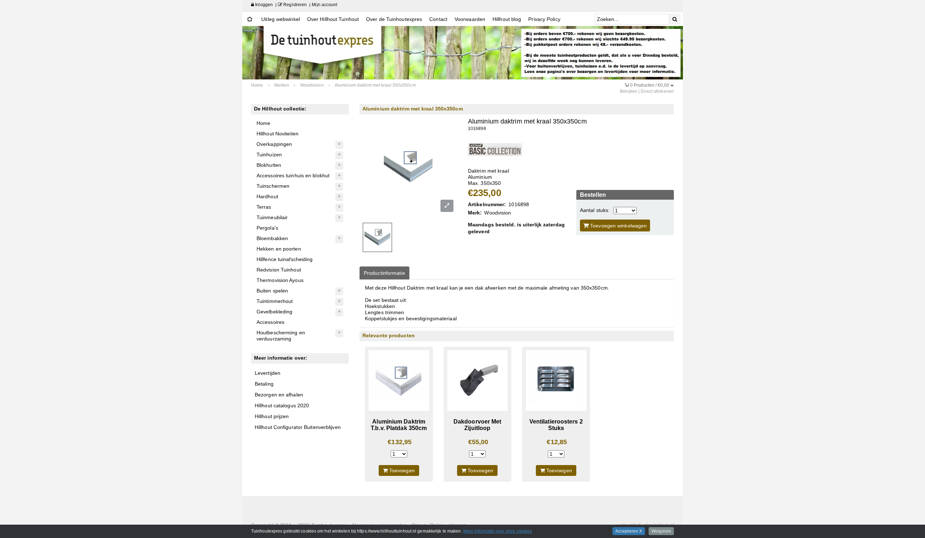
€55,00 (478, 442)
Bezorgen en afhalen (279, 395)
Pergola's (267, 228)
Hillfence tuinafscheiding (285, 259)
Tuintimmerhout (275, 301)
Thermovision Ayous (280, 280)
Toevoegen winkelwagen (618, 226)
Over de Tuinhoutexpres (394, 19)
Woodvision (497, 213)
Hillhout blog (506, 19)
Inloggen (263, 4)
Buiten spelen (272, 291)
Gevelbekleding (274, 311)
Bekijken (628, 91)
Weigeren (661, 531)
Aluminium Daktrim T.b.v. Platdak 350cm (399, 424)
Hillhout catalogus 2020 (282, 405)
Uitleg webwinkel (280, 19)
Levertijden (267, 373)
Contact (438, 19)
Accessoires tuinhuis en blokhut (293, 175)
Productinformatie (384, 273)
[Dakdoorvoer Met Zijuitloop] (477, 380)
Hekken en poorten (279, 249)
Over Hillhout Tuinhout (333, 19)
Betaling (264, 384)
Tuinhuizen (269, 154)
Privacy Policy (544, 19)
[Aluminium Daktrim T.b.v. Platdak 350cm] (399, 380)
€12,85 (557, 442)
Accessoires (270, 322)
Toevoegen (401, 470)
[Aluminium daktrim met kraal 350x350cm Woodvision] (495, 149)
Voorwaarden (470, 19)
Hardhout (267, 196)
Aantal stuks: (595, 210)
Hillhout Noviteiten (277, 133)
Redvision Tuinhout (279, 270)
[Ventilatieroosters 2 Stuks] (556, 380)
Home (263, 123)
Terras (264, 207)
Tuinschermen (273, 186)
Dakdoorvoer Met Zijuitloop (477, 424)
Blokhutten (269, 165)
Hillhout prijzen (272, 416)
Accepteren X (628, 531)
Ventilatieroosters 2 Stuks (556, 424)
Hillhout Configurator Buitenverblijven (298, 427)
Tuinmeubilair (272, 217)
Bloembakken (272, 238)
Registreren (294, 4)
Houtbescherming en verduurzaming (281, 336)
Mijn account (324, 4)
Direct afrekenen (657, 91)
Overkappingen (274, 144)
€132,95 (400, 442)
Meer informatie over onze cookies (497, 531)
